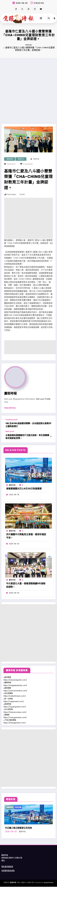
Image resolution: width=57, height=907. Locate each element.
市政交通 (29, 807)
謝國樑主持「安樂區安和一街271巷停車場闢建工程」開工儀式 (30, 844)
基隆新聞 (10, 159)
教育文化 (21, 159)
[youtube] (41, 9)
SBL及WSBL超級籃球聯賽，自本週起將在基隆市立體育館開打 (28, 425)
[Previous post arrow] (50, 423)
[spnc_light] (54, 18)
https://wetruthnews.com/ (14, 696)
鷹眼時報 (36, 159)
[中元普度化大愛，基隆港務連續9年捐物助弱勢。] (28, 565)
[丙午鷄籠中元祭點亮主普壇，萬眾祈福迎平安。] (28, 516)
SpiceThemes (48, 900)
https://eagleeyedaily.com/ (15, 685)
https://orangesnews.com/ (15, 717)
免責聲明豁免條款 (8, 888)
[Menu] (41, 18)
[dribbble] (28, 9)
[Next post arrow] (50, 436)
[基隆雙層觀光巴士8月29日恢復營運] (28, 470)
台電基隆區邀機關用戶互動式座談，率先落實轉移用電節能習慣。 (27, 437)
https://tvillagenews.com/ (14, 723)
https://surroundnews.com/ (15, 690)
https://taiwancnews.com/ (15, 712)
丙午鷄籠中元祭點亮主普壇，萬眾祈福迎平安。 (26, 536)
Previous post (12, 420)
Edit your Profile (43, 399)
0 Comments (28, 164)
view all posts (10, 408)
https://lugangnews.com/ (14, 707)
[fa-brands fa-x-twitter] (22, 9)
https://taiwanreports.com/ (15, 680)
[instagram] (35, 9)
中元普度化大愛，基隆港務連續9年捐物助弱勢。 (25, 585)
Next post (10, 431)
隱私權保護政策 (7, 884)
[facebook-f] (16, 9)
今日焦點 (13, 807)
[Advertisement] (28, 88)
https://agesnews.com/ (13, 701)
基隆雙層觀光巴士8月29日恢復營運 (24, 488)
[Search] (48, 18)
